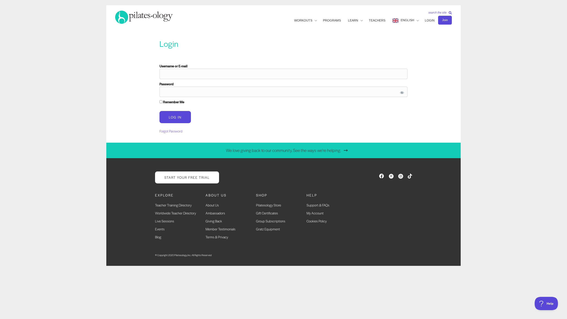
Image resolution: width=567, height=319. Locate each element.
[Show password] (401, 92)
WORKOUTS (303, 20)
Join (445, 20)
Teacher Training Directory (173, 205)
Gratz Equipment (268, 229)
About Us (212, 205)
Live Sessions (164, 221)
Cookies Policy (317, 221)
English (407, 20)
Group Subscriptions (270, 221)
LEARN (353, 20)
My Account (315, 213)
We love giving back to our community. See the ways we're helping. (283, 150)
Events (160, 229)
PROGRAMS (332, 20)
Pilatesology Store (268, 205)
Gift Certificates (267, 213)
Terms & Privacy (217, 237)
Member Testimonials (220, 229)
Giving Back (214, 221)
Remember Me (173, 101)
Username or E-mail (173, 66)
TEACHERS (377, 20)
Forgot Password (171, 131)
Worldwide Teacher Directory (175, 213)
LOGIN (430, 20)
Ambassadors (215, 213)
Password (166, 84)
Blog (158, 237)
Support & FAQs (318, 205)
